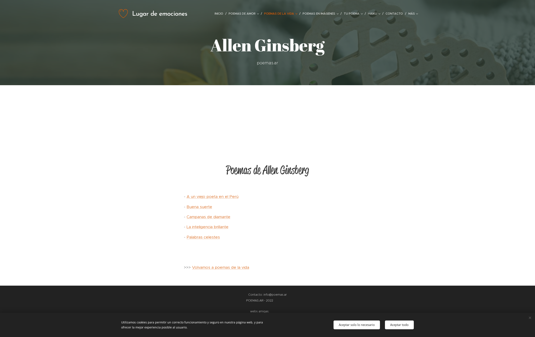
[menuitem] (220, 13)
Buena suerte (199, 206)
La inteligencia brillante (207, 226)
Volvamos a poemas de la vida (220, 267)
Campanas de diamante (208, 216)
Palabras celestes (203, 237)
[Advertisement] (267, 116)
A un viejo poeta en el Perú (212, 196)
